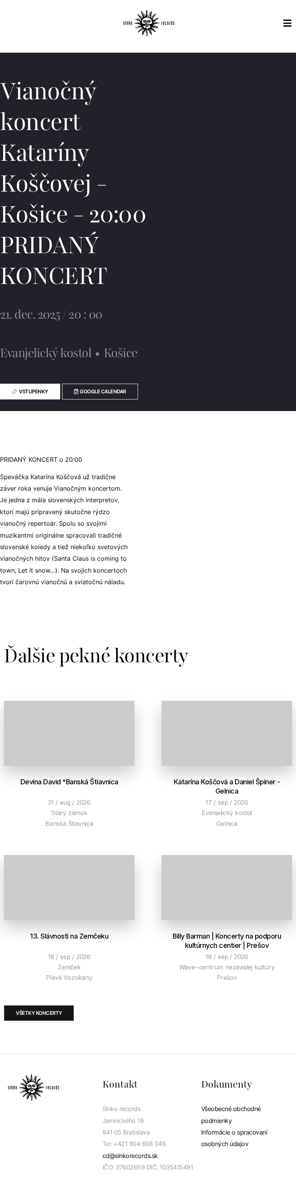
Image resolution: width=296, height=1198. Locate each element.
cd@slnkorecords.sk (130, 1156)
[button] (100, 391)
